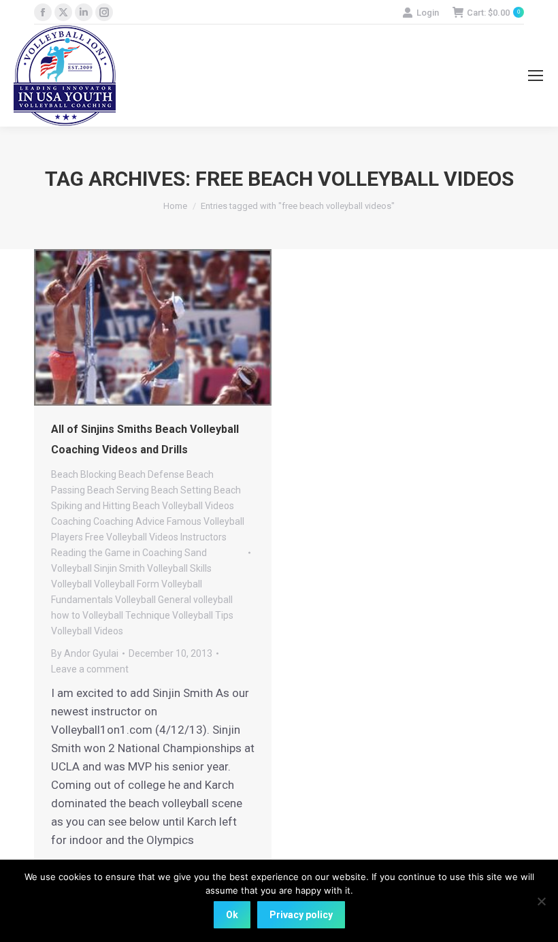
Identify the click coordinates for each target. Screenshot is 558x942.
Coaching (71, 521)
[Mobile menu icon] (535, 75)
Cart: (493, 12)
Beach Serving (118, 490)
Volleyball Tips (202, 615)
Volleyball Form (126, 584)
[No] (541, 901)
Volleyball (71, 584)
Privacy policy (301, 914)
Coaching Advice (129, 521)
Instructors (203, 537)
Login (427, 12)
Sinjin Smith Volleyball (141, 568)
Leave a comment (90, 669)
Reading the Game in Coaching (116, 552)
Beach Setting (181, 490)
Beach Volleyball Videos (183, 505)
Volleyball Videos (87, 631)
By (84, 653)
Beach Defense (151, 474)
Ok (232, 914)
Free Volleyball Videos (131, 537)
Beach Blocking (83, 474)
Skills (201, 568)
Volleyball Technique (126, 615)
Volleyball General (153, 599)
